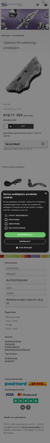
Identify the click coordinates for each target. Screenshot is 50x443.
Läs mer (24, 210)
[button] (6, 215)
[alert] (25, 221)
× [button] (46, 193)
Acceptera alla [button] (25, 235)
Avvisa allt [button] (24, 241)
